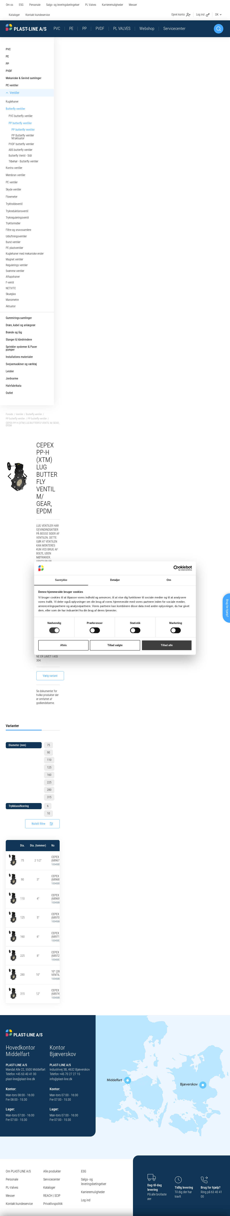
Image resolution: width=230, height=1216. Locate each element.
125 (49, 767)
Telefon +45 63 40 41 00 (21, 1074)
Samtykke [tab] (61, 580)
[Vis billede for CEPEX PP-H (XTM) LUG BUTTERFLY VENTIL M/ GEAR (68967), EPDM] (12, 860)
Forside (9, 414)
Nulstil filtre (38, 823)
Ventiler (19, 414)
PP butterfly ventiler (15, 418)
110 (49, 760)
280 (49, 790)
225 (49, 782)
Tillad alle (167, 645)
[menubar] (77, 10)
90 (48, 752)
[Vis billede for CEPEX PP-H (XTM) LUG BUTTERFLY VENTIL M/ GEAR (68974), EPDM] (12, 993)
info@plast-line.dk (61, 1079)
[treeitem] (27, 49)
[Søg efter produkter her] (218, 29)
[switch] (95, 630)
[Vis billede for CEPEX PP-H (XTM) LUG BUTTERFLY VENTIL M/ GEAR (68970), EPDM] (12, 917)
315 (49, 797)
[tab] (24, 726)
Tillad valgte (115, 645)
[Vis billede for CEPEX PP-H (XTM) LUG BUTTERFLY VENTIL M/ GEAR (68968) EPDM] (12, 879)
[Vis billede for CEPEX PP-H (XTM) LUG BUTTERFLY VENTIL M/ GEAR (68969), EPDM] (12, 898)
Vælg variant (50, 675)
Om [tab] (169, 580)
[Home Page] (26, 27)
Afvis (63, 645)
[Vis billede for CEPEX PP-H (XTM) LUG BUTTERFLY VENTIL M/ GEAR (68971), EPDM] (12, 936)
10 (48, 813)
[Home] (24, 1033)
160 (49, 775)
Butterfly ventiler (34, 414)
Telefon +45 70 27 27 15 (65, 1074)
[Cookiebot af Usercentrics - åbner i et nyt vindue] (176, 568)
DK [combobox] (216, 14)
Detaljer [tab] (115, 580)
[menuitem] (11, 5)
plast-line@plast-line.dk (20, 1079)
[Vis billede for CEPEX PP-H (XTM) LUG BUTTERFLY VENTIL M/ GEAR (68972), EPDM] (12, 955)
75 (48, 745)
